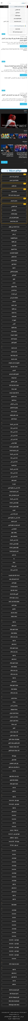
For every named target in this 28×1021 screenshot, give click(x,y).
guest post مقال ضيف (14, 579)
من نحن (22, 1017)
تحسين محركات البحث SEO (14, 195)
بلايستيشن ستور (14, 536)
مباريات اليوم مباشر (14, 629)
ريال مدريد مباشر (14, 637)
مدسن (14, 283)
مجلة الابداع (14, 290)
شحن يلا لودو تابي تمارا (14, 495)
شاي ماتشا (14, 566)
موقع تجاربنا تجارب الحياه (14, 601)
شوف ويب (14, 245)
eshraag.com (11, 1014)
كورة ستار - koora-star (14, 800)
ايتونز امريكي (14, 443)
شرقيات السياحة (14, 335)
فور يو (14, 510)
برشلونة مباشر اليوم (14, 780)
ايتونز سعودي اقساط (14, 447)
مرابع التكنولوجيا (14, 238)
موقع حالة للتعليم (14, 408)
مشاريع (14, 609)
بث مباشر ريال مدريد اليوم (14, 767)
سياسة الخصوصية (16, 1019)
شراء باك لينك (14, 348)
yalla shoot (14, 626)
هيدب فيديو (14, 305)
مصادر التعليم (14, 396)
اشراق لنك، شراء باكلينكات (14, 363)
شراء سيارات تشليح (14, 735)
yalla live (14, 791)
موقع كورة (14, 905)
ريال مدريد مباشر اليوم (14, 776)
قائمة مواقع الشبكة (5, 1012)
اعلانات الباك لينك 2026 (14, 385)
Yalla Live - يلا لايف (14, 830)
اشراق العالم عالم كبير (14, 374)
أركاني (14, 324)
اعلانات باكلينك (14, 616)
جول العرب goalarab (14, 763)
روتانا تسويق (14, 286)
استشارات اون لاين (14, 298)
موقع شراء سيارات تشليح (14, 739)
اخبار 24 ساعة (14, 411)
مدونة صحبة (14, 331)
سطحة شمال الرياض (14, 713)
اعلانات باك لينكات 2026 (14, 964)
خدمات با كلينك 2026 (14, 598)
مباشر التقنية (14, 328)
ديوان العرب (14, 605)
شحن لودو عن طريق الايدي (14, 525)
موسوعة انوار (14, 339)
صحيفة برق (14, 210)
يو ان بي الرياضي (14, 404)
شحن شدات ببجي (14, 514)
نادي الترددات (14, 294)
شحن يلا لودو (14, 521)
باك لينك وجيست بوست (14, 393)
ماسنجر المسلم (14, 201)
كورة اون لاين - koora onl (14, 834)
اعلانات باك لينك (14, 613)
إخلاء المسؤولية (16, 1017)
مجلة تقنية (14, 400)
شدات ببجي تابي (14, 435)
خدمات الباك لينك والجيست (14, 575)
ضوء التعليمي (14, 206)
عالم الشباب (14, 186)
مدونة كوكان (14, 260)
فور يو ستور (14, 480)
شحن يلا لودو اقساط (14, 450)
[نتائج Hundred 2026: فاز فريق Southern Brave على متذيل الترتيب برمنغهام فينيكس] (23, 136)
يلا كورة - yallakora (14, 838)
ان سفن (14, 234)
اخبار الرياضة (14, 378)
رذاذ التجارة (14, 313)
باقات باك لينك (14, 359)
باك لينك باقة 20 (14, 586)
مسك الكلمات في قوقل (14, 227)
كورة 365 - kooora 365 (14, 841)
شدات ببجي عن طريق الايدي (14, 488)
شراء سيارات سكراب (14, 732)
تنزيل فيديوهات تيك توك (14, 997)
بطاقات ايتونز (14, 533)
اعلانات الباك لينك (14, 367)
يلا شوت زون (14, 977)
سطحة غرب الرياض (14, 717)
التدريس (14, 370)
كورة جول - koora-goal (14, 804)
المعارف (14, 301)
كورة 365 (14, 756)
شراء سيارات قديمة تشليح (14, 750)
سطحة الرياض (14, 698)
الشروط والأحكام (8, 1017)
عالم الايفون (14, 257)
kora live (14, 854)
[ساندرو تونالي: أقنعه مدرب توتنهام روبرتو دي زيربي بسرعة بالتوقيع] (14, 136)
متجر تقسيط (14, 465)
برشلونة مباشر (14, 633)
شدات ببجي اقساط (14, 424)
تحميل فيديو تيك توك (14, 993)
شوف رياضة (14, 389)
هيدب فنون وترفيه (14, 415)
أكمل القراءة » (23, 46)
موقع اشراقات (14, 214)
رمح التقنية (14, 309)
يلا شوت (14, 622)
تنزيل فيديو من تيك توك (14, 990)
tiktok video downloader (14, 1001)
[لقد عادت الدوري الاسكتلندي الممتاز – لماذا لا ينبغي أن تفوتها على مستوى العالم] (5, 136)
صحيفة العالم (14, 419)
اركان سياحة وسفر (14, 221)
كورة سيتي (14, 760)
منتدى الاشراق (14, 381)
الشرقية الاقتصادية (14, 253)
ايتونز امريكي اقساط (14, 503)
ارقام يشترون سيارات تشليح (14, 743)
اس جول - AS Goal (14, 845)
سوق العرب (14, 583)
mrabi (25, 37)
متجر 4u (14, 484)
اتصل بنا (10, 1019)
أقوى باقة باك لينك (14, 594)
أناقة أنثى (14, 275)
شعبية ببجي (14, 529)
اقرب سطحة (14, 724)
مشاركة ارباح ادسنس (14, 180)
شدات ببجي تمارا (14, 428)
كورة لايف (14, 858)
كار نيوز (14, 268)
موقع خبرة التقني (14, 272)
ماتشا (14, 562)
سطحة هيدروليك (14, 709)
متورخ (14, 279)
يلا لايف (14, 771)
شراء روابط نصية (14, 355)
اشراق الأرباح (14, 342)
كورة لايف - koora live (14, 940)
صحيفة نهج (14, 264)
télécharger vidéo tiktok (14, 1005)
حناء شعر (14, 555)
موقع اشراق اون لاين (14, 217)
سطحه (14, 702)
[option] (14, 121)
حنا (14, 559)
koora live (14, 815)
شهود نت (14, 320)
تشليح (14, 728)
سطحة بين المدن (14, 706)
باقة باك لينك (14, 191)
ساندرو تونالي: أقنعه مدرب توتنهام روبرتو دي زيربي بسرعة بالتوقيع (7, 154)
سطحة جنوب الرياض (14, 721)
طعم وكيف (14, 316)
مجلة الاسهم (14, 249)
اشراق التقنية (14, 230)
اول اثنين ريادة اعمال (14, 177)
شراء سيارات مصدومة (14, 747)
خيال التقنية (14, 242)
